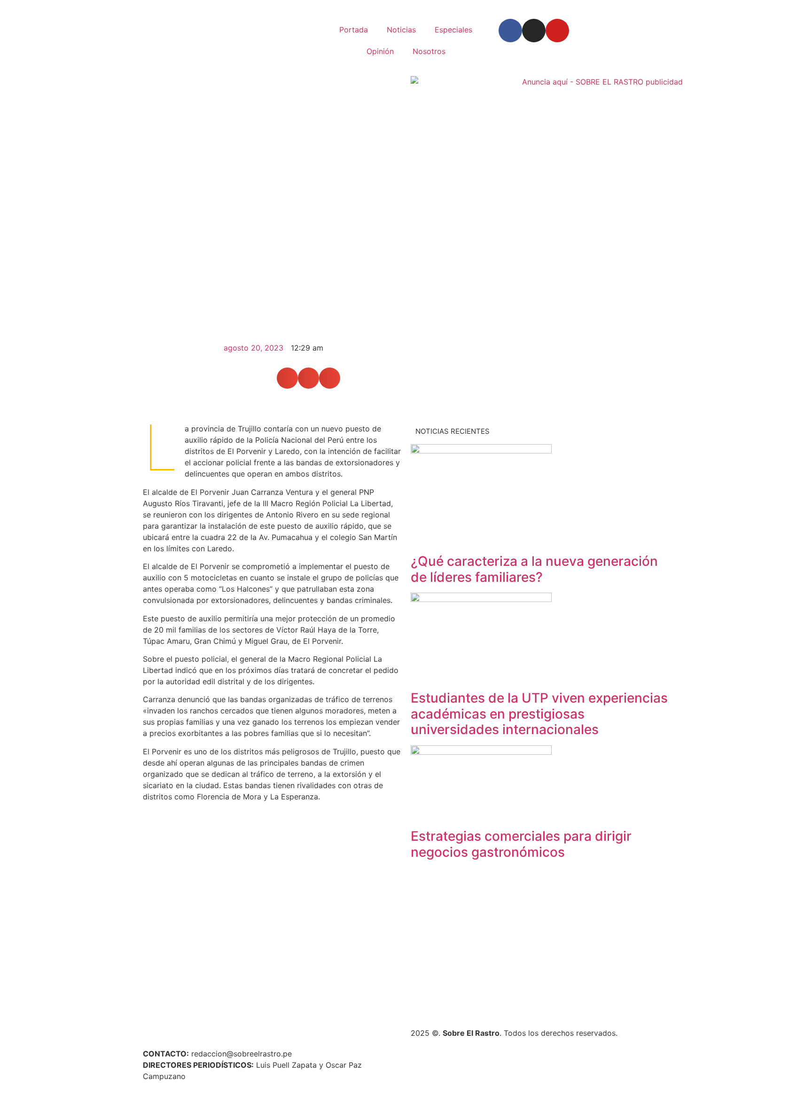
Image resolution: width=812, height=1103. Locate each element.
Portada (353, 29)
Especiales (453, 29)
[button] (287, 378)
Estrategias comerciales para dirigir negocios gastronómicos (521, 844)
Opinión (380, 51)
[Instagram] (534, 30)
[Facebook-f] (510, 30)
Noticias (401, 29)
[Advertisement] (540, 943)
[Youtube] (557, 30)
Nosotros (429, 51)
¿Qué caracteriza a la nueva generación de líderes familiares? (534, 569)
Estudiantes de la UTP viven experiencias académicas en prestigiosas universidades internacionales (539, 713)
